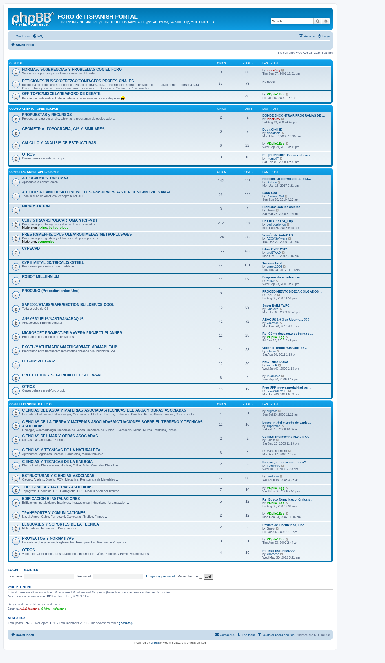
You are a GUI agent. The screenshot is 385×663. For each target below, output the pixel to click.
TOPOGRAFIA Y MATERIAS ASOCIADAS (57, 487)
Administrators (29, 608)
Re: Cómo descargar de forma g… (287, 333)
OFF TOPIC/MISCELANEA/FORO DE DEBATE (61, 93)
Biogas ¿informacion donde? (284, 462)
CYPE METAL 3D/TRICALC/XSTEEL (53, 262)
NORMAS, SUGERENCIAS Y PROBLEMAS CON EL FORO (72, 69)
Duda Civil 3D (272, 129)
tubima (271, 351)
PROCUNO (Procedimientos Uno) (50, 291)
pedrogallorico (276, 224)
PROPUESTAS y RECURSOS (47, 115)
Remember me (188, 576)
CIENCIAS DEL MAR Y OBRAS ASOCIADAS (60, 436)
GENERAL (16, 63)
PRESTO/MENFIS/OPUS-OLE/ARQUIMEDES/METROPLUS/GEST (78, 234)
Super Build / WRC (276, 305)
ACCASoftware (277, 238)
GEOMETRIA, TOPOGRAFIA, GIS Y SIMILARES (63, 129)
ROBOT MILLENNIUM (40, 276)
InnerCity (273, 70)
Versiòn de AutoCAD (277, 235)
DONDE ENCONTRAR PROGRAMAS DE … (293, 115)
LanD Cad (269, 193)
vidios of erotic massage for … (285, 347)
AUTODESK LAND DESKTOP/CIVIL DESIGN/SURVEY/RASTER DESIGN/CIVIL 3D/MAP (96, 192)
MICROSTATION (36, 206)
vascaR (272, 365)
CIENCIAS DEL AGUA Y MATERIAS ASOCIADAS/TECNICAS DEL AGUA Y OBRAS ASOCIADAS (104, 410)
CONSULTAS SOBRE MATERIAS (30, 404)
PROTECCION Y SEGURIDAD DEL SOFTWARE (62, 375)
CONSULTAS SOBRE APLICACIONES (34, 171)
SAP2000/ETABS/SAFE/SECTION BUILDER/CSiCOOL (68, 305)
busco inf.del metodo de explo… (286, 422)
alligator (272, 411)
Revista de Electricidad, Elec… (284, 525)
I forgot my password (160, 576)
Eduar (271, 280)
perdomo (273, 476)
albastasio (273, 133)
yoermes (273, 323)
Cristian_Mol (275, 196)
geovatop (126, 623)
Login (13, 570)
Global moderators (54, 608)
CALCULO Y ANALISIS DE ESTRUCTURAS (59, 143)
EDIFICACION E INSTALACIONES (51, 499)
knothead (273, 554)
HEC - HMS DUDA (275, 361)
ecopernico (46, 241)
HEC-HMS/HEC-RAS (39, 361)
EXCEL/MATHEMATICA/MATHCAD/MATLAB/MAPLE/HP (69, 347)
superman (273, 426)
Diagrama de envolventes (281, 277)
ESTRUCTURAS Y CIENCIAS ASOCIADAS (58, 476)
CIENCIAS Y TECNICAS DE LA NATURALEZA (61, 450)
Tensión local (272, 263)
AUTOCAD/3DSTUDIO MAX (45, 178)
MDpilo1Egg (276, 94)
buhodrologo (58, 227)
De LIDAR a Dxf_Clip (277, 221)
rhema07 (273, 158)
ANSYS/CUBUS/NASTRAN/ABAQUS (53, 319)
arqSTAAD (274, 252)
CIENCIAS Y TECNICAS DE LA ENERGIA (57, 461)
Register (30, 570)
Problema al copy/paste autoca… (286, 178)
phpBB (155, 642)
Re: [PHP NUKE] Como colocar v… (288, 155)
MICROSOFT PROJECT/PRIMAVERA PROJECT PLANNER (72, 333)
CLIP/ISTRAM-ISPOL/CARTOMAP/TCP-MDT (60, 220)
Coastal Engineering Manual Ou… (287, 436)
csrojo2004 (274, 266)
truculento (273, 376)
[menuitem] (38, 36)
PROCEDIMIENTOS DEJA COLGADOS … (292, 291)
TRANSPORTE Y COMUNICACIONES (54, 513)
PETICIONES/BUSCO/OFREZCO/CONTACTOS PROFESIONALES (78, 81)
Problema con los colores (281, 207)
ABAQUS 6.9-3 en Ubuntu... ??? (286, 319)
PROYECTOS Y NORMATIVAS (48, 538)
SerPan (272, 182)
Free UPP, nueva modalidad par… (287, 387)
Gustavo (272, 309)
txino (43, 227)
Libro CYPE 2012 (274, 249)
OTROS (28, 154)
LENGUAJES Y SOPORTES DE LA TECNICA (60, 524)
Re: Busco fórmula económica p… (287, 499)
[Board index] (33, 18)
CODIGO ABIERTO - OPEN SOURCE (33, 108)
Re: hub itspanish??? (278, 550)
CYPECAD (31, 248)
